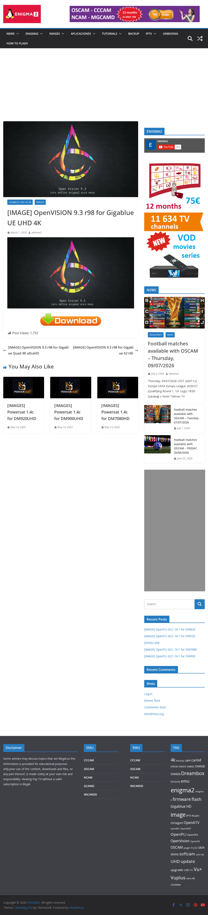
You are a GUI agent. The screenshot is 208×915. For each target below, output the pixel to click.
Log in (148, 694)
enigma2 (183, 790)
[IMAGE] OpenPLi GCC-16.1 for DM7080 (170, 649)
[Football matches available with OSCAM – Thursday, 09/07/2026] (174, 313)
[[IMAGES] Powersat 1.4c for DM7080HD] (117, 379)
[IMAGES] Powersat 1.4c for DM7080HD (115, 412)
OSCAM (89, 769)
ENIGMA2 (32, 33)
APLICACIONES (81, 33)
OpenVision (180, 840)
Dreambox (192, 773)
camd (196, 759)
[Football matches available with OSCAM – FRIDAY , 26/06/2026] (157, 449)
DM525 (182, 766)
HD (188, 806)
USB (186, 870)
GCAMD (89, 786)
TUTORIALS (109, 33)
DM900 (200, 766)
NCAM (88, 777)
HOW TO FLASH (17, 43)
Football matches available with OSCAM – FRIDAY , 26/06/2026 (186, 446)
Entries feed (152, 700)
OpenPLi (178, 834)
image (178, 814)
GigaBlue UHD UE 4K (20, 202)
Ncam (195, 815)
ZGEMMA (176, 884)
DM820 (190, 766)
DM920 (175, 774)
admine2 (36, 232)
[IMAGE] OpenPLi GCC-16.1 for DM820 (169, 629)
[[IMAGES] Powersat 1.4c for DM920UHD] (23, 379)
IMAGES (54, 33)
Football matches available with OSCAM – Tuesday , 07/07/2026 (187, 416)
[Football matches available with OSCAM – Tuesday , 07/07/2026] (157, 419)
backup (180, 760)
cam (188, 760)
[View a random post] (200, 38)
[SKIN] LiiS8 (151, 643)
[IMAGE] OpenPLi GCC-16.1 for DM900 (169, 656)
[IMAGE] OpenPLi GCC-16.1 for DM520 (169, 636)
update (188, 861)
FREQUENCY (156, 334)
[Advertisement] (104, 90)
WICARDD (90, 794)
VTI (191, 870)
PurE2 (194, 847)
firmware (182, 799)
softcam (187, 854)
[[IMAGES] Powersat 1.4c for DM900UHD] (70, 379)
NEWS (10, 33)
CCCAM (89, 760)
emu (185, 781)
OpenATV (191, 822)
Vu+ (198, 869)
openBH (175, 828)
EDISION (175, 781)
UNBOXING (170, 33)
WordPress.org (154, 714)
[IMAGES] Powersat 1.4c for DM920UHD (21, 412)
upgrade (177, 870)
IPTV (149, 33)
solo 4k (200, 854)
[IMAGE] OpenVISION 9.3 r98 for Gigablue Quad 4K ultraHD (38, 350)
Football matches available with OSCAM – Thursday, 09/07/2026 (173, 354)
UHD (175, 861)
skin (201, 847)
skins (175, 854)
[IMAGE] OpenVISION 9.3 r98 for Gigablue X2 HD (103, 350)
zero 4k (190, 878)
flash (197, 799)
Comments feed (155, 707)
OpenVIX (195, 841)
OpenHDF (185, 828)
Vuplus (178, 877)
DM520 (174, 766)
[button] (17, 34)
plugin (187, 847)
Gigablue (178, 806)
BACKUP (133, 33)
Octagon (177, 823)
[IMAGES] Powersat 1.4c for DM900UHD (68, 412)
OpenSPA (192, 835)
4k (173, 760)
